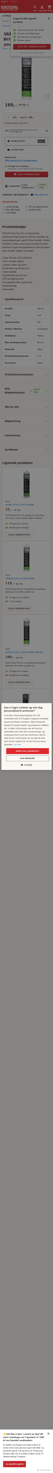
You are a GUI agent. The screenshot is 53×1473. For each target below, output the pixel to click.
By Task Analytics (44, 1470)
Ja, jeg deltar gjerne (14, 1464)
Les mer (17, 744)
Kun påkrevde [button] (27, 758)
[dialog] (26, 736)
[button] (26, 765)
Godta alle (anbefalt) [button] (27, 751)
